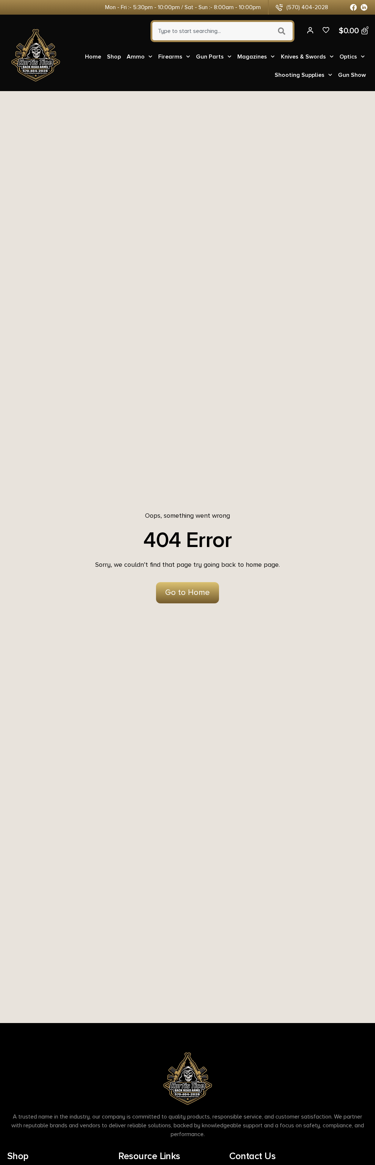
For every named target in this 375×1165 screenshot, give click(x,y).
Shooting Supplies (299, 75)
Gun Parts (210, 56)
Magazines (252, 56)
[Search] (282, 31)
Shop (114, 56)
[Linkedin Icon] (364, 7)
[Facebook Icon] (353, 7)
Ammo (136, 56)
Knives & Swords (303, 56)
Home (93, 56)
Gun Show (352, 75)
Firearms (170, 56)
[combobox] (211, 31)
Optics (348, 56)
